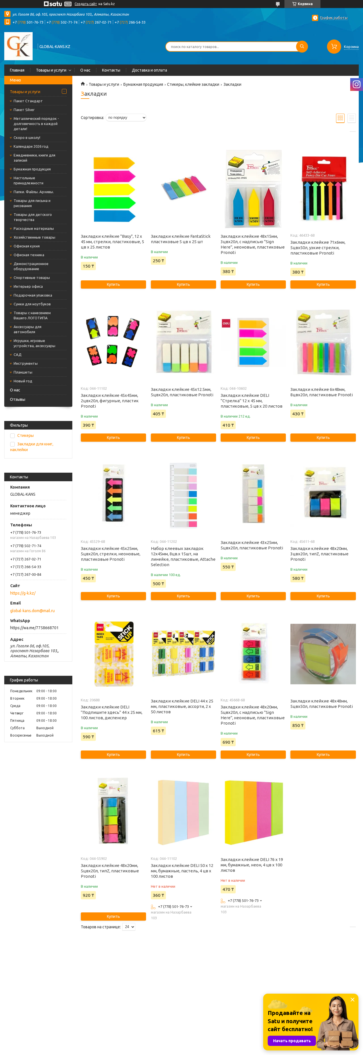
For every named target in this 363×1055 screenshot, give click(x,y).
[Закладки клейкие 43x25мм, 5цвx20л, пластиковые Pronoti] (253, 495)
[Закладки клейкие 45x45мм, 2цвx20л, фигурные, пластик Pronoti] (113, 342)
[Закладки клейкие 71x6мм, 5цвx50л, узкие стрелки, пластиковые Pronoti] (323, 189)
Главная (17, 70)
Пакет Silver (24, 110)
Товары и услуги (51, 70)
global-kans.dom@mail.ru (32, 610)
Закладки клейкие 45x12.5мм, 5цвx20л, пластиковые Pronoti (182, 392)
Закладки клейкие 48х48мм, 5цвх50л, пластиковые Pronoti (321, 704)
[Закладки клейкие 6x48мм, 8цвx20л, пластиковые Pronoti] (323, 342)
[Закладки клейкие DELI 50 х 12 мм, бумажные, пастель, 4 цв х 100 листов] (183, 812)
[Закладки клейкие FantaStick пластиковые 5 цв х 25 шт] (183, 189)
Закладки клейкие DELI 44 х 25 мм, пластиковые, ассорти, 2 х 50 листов (182, 706)
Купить (113, 284)
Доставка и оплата (149, 70)
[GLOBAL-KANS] (18, 46)
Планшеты (23, 372)
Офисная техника (29, 255)
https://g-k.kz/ (22, 593)
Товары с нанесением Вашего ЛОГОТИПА (32, 315)
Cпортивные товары (32, 278)
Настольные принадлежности (28, 180)
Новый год (23, 381)
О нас (85, 70)
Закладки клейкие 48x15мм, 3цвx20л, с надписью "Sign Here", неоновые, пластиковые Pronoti (253, 244)
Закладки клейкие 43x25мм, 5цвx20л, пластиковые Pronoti (252, 545)
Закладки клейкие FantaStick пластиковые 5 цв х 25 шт (180, 239)
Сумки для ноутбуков (32, 304)
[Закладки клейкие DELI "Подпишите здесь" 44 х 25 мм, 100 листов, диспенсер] (113, 654)
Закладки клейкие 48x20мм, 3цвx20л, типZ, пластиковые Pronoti (319, 554)
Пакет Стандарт (28, 101)
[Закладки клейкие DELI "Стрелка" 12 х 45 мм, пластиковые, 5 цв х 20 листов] (253, 342)
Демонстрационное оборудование (31, 266)
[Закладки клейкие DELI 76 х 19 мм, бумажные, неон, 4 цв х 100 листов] (253, 812)
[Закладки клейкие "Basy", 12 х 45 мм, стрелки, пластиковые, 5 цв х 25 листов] (113, 189)
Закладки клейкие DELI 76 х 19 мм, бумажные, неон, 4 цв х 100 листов (252, 865)
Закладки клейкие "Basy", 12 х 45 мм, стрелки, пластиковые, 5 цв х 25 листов (112, 241)
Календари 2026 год (31, 146)
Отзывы (17, 399)
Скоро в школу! (27, 137)
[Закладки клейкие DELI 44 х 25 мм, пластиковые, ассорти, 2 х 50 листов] (183, 654)
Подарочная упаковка (33, 295)
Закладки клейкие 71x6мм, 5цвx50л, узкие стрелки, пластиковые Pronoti (317, 247)
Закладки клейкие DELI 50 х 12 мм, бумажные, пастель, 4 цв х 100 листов (182, 871)
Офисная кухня (27, 246)
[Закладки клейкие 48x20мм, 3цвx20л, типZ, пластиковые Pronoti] (323, 495)
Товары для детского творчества (33, 217)
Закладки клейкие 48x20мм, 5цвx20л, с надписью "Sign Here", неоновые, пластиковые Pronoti (253, 714)
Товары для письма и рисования (32, 203)
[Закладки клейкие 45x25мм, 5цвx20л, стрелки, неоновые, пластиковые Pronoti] (113, 495)
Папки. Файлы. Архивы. (34, 192)
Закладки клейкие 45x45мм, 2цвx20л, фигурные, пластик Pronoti (110, 400)
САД (18, 354)
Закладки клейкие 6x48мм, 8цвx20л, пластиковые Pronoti (321, 392)
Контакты (111, 70)
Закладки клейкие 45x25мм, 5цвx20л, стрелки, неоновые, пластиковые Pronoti (110, 554)
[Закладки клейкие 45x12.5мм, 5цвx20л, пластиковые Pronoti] (183, 342)
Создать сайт (86, 4)
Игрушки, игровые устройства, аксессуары (34, 343)
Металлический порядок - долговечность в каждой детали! (36, 123)
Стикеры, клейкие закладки (193, 84)
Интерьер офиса (28, 286)
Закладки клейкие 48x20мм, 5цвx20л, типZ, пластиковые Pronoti (110, 871)
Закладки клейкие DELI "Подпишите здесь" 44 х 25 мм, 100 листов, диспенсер (111, 712)
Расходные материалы (34, 228)
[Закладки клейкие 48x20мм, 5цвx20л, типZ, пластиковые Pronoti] (113, 812)
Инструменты (26, 363)
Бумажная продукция (32, 169)
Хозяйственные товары (34, 237)
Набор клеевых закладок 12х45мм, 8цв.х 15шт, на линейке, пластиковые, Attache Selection (183, 556)
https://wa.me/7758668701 (34, 628)
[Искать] (302, 47)
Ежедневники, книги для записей (34, 157)
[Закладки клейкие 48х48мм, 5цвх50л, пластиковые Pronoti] (323, 654)
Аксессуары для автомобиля (27, 329)
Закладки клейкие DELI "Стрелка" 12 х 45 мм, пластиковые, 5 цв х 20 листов (251, 400)
